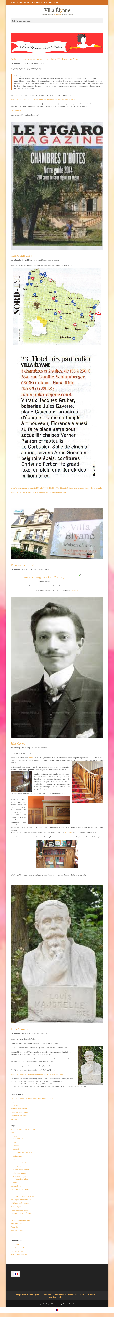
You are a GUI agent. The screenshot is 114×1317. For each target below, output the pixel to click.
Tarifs (15, 1182)
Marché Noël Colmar (21, 1169)
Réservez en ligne (19, 1176)
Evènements (17, 1156)
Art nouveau (35, 259)
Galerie (15, 1159)
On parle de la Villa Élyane (21, 1213)
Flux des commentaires (19, 1251)
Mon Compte (16, 1206)
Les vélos (14, 1105)
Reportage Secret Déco (23, 565)
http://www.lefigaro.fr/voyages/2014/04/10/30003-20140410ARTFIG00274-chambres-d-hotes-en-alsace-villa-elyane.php (56, 488)
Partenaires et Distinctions (66, 1294)
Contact (16, 1149)
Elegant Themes (51, 1303)
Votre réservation (21, 1179)
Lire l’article (16, 110)
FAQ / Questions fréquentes (21, 1199)
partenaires (34, 63)
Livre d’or (47, 1294)
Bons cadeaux (16, 1186)
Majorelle (68, 832)
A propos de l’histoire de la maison (24, 1129)
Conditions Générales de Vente (22, 1196)
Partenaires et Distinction (20, 1220)
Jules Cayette (18, 743)
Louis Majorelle (19, 1029)
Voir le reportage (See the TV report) (43, 577)
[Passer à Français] (16, 1274)
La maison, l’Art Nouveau (22, 1162)
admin (16, 63)
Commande (15, 1192)
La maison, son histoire (19, 1112)
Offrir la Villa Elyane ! (19, 1115)
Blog (15, 1142)
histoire (44, 747)
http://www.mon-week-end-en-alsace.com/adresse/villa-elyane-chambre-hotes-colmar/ (43, 99)
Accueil (14, 1136)
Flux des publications (19, 1247)
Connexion (15, 1244)
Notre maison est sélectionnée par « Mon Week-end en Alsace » (46, 59)
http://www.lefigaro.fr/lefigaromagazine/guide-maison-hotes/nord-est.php (38, 492)
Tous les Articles (17, 1230)
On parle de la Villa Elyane (27, 1294)
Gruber (30, 757)
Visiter (13, 1234)
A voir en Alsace (19, 1138)
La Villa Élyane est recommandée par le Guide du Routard (32, 1098)
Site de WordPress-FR (19, 1254)
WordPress (73, 1303)
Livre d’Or (17, 1166)
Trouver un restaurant (19, 1108)
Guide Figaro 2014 (21, 255)
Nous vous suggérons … (20, 1210)
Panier (13, 1216)
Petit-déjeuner (16, 1223)
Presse (42, 63)
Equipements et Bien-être (22, 1152)
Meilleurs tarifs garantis (20, 1203)
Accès (13, 1132)
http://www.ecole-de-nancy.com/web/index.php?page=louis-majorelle (37, 1074)
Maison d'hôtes (47, 259)
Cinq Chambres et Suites (20, 1189)
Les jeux (14, 1119)
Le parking (15, 1101)
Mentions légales (19, 1173)
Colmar (15, 1145)
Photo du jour (16, 1227)
